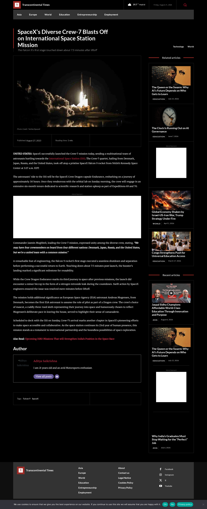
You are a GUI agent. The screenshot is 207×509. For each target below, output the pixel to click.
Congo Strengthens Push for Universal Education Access (168, 254)
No (172, 504)
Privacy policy (185, 504)
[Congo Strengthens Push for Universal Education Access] (171, 241)
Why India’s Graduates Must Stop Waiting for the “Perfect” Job (170, 439)
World (191, 46)
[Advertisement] (77, 217)
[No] (203, 504)
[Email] (57, 376)
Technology (178, 46)
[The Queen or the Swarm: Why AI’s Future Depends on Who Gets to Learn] (171, 76)
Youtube (168, 486)
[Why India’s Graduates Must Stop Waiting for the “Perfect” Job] (171, 424)
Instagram (169, 475)
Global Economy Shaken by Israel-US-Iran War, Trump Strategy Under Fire (168, 215)
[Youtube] (160, 486)
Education (159, 99)
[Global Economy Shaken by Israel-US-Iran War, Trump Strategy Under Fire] (171, 200)
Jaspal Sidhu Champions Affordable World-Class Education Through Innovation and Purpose (170, 309)
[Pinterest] (111, 140)
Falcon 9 (26, 398)
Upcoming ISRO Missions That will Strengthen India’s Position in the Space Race (69, 338)
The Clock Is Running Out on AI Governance (170, 129)
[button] (185, 5)
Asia (155, 320)
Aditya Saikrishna (45, 361)
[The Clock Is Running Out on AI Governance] (171, 116)
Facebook (169, 469)
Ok (165, 504)
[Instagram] (160, 475)
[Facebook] (97, 140)
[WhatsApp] (118, 140)
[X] (104, 140)
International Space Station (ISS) (67, 158)
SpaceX (35, 398)
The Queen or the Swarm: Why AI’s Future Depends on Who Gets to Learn (170, 91)
